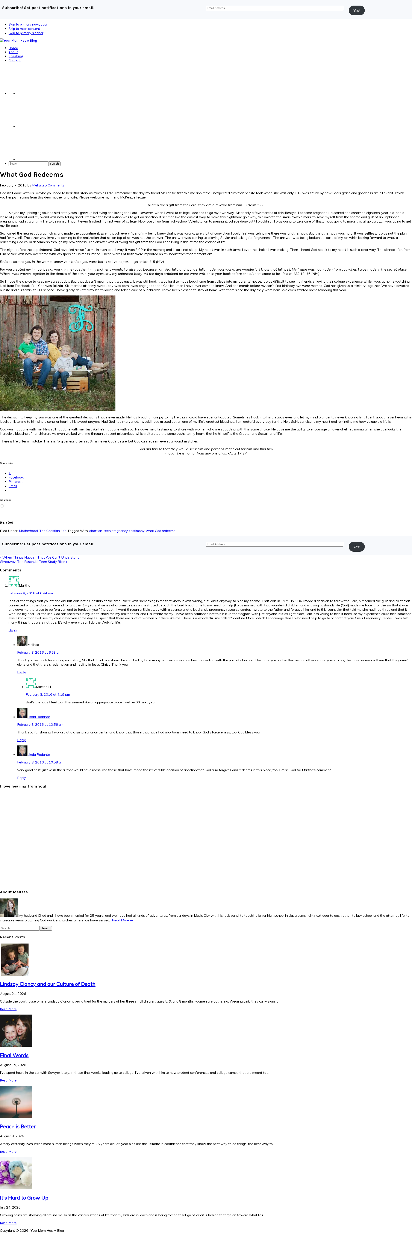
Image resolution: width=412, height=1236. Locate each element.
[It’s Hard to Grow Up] (16, 1188)
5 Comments (54, 185)
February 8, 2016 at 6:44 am (31, 593)
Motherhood (28, 531)
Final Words (14, 1055)
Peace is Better (18, 1126)
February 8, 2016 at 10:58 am (40, 762)
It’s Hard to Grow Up (24, 1197)
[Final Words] (16, 1045)
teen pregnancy (116, 531)
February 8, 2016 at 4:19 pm (48, 694)
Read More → (122, 920)
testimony (136, 531)
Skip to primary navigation (28, 24)
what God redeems (160, 531)
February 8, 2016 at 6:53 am (39, 652)
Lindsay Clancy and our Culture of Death (47, 984)
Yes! (357, 10)
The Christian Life (53, 531)
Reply (13, 630)
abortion (95, 531)
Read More (8, 1009)
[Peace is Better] (16, 1117)
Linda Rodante (38, 717)
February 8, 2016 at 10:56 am (40, 724)
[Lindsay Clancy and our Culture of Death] (16, 974)
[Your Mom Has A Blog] (18, 40)
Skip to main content (24, 28)
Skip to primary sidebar (26, 33)
